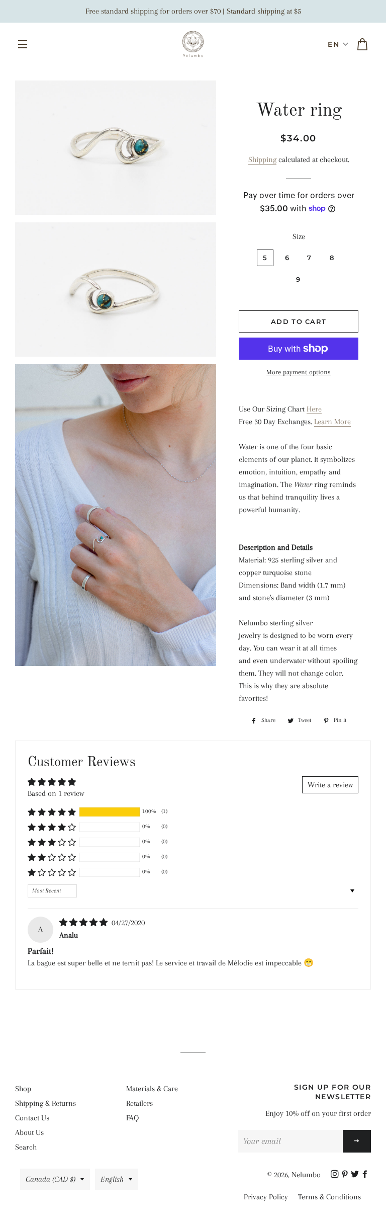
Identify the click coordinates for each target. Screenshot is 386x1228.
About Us (29, 1132)
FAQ (132, 1117)
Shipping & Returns (45, 1103)
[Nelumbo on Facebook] (366, 1174)
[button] (338, 44)
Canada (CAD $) (50, 1179)
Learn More (332, 421)
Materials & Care (152, 1088)
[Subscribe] (357, 1141)
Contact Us (32, 1117)
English (112, 1179)
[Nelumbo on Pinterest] (346, 1174)
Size (299, 236)
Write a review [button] (330, 784)
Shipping (262, 159)
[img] (84, 922)
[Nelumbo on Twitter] (356, 1174)
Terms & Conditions (329, 1196)
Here (314, 409)
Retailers (139, 1103)
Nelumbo (306, 1174)
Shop (23, 1088)
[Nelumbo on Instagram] (336, 1174)
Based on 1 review (56, 793)
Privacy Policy (266, 1196)
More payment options (298, 372)
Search (26, 1147)
